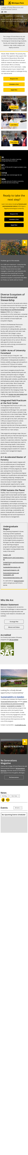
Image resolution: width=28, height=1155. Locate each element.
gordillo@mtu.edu (20, 725)
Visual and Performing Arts (9, 701)
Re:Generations (14, 777)
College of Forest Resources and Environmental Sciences (14, 704)
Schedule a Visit (14, 84)
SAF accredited (13, 639)
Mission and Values (14, 627)
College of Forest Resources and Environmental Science (12, 8)
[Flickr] (8, 800)
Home (2, 12)
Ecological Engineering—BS (11, 570)
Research (7, 133)
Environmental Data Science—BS (12, 578)
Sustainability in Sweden (12, 696)
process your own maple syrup (18, 394)
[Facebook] (3, 800)
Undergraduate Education (10, 99)
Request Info (14, 79)
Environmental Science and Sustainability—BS (11, 574)
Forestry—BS (7, 555)
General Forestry (19, 581)
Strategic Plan (14, 621)
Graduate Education (12, 115)
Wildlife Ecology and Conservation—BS (13, 558)
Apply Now (14, 90)
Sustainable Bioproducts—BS (11, 567)
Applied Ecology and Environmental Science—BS (13, 563)
